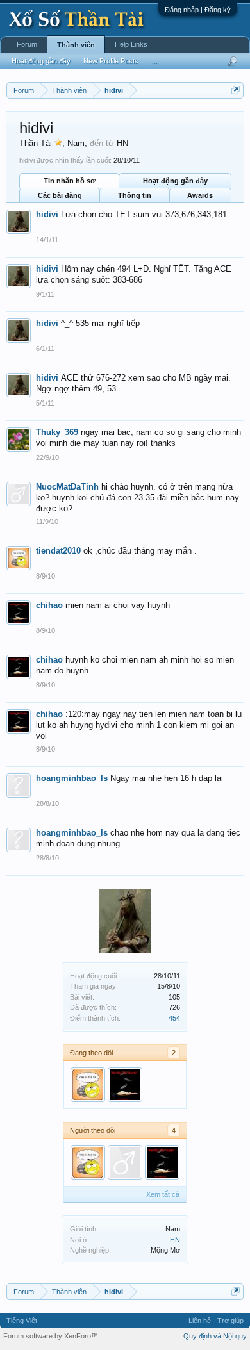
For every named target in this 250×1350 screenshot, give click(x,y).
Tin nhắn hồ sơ (70, 181)
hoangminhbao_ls (72, 778)
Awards (200, 195)
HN (175, 1240)
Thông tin (134, 195)
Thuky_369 (57, 432)
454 (174, 1018)
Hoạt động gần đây (175, 181)
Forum (27, 44)
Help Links (131, 44)
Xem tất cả (162, 1194)
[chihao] (125, 1084)
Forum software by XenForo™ (50, 1336)
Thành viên (76, 45)
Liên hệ (199, 1320)
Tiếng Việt (21, 1320)
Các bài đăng (60, 195)
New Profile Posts (110, 61)
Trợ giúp (230, 1320)
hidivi (47, 214)
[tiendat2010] (88, 1084)
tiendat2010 (58, 551)
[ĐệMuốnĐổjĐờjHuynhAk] (125, 1162)
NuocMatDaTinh (67, 486)
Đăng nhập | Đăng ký (198, 9)
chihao (49, 605)
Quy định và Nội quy (215, 1336)
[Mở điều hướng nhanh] (235, 90)
